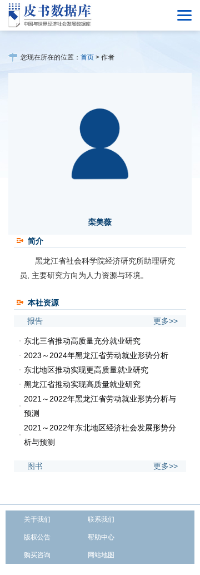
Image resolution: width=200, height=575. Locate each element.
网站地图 (101, 555)
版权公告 (37, 537)
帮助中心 (101, 537)
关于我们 (37, 519)
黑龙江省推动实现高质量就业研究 (82, 384)
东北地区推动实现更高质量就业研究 (86, 369)
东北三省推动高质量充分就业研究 (82, 340)
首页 (87, 57)
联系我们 (101, 519)
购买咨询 (37, 555)
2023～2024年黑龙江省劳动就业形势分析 (96, 355)
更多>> (165, 320)
